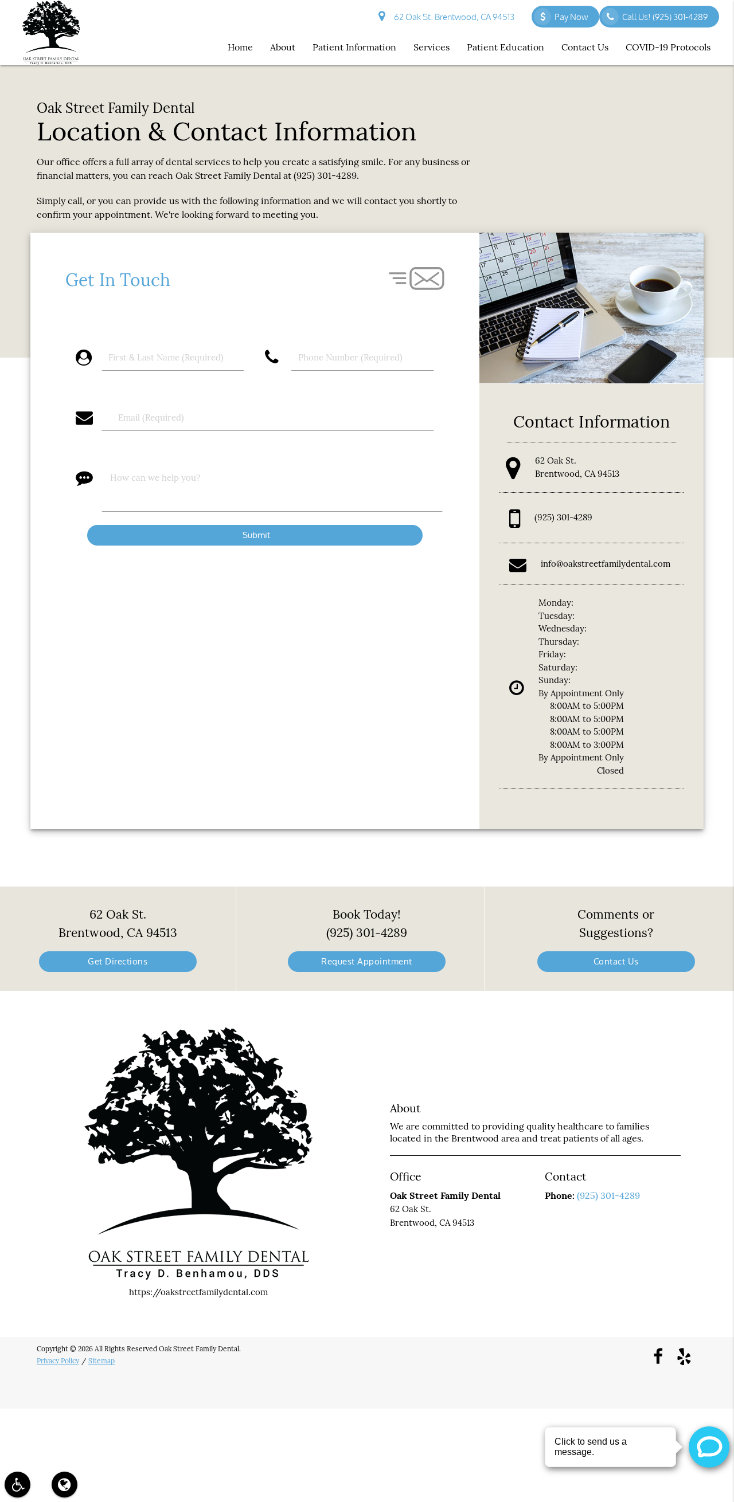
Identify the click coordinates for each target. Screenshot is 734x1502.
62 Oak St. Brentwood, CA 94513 (452, 16)
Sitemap (101, 1360)
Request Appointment (366, 961)
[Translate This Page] (64, 1484)
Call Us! (665, 16)
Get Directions (117, 961)
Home (240, 47)
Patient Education (505, 47)
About (282, 47)
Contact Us (584, 47)
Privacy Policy (58, 1360)
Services (431, 47)
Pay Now (571, 16)
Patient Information (354, 47)
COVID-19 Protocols (668, 47)
